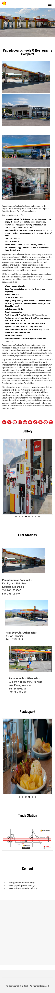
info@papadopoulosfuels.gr (21, 882)
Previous (7, 476)
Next (48, 476)
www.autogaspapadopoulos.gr (23, 888)
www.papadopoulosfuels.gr (21, 885)
